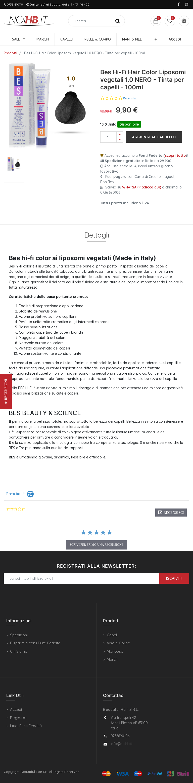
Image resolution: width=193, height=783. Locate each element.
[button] (156, 39)
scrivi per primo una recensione (96, 544)
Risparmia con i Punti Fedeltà (35, 643)
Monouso (115, 651)
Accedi (16, 709)
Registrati (18, 717)
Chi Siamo (18, 651)
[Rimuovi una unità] (120, 139)
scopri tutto (175, 155)
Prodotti (10, 53)
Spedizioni (19, 635)
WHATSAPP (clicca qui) (141, 187)
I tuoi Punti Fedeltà (26, 725)
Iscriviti (174, 578)
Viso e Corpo (118, 643)
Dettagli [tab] (96, 234)
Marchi (112, 659)
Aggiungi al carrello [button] (154, 137)
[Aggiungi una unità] (120, 134)
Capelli (112, 635)
